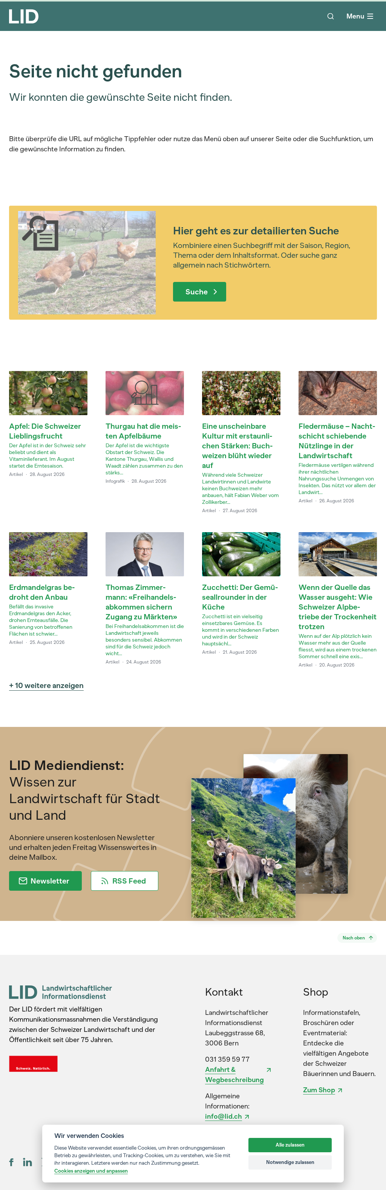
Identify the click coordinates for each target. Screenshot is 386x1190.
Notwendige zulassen (290, 1162)
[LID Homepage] (23, 16)
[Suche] (330, 16)
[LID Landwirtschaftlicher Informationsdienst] (60, 992)
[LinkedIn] (27, 1162)
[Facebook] (11, 1162)
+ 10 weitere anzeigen (46, 685)
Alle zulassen (290, 1145)
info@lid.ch (223, 1116)
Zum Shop (319, 1090)
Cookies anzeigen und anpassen (91, 1171)
